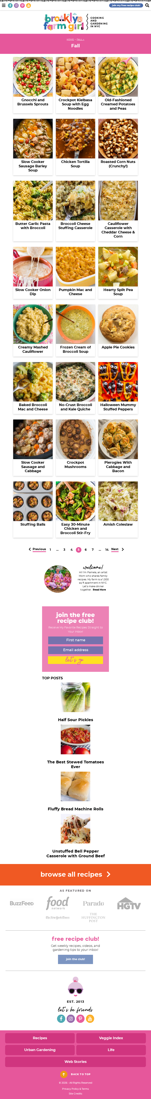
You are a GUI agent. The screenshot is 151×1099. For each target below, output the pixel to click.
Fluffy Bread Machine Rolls (75, 809)
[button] (3, 5)
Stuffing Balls (32, 524)
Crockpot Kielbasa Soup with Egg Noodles (75, 104)
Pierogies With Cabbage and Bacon (118, 467)
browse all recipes (72, 875)
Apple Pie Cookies (118, 347)
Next (115, 549)
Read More (99, 590)
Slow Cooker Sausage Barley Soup (33, 166)
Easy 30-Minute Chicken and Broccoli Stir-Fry (75, 529)
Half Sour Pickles (75, 720)
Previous (39, 549)
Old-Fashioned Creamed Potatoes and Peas (118, 104)
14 (107, 550)
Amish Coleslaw (118, 524)
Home (70, 39)
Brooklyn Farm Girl (63, 22)
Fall (79, 39)
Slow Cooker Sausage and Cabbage (33, 467)
